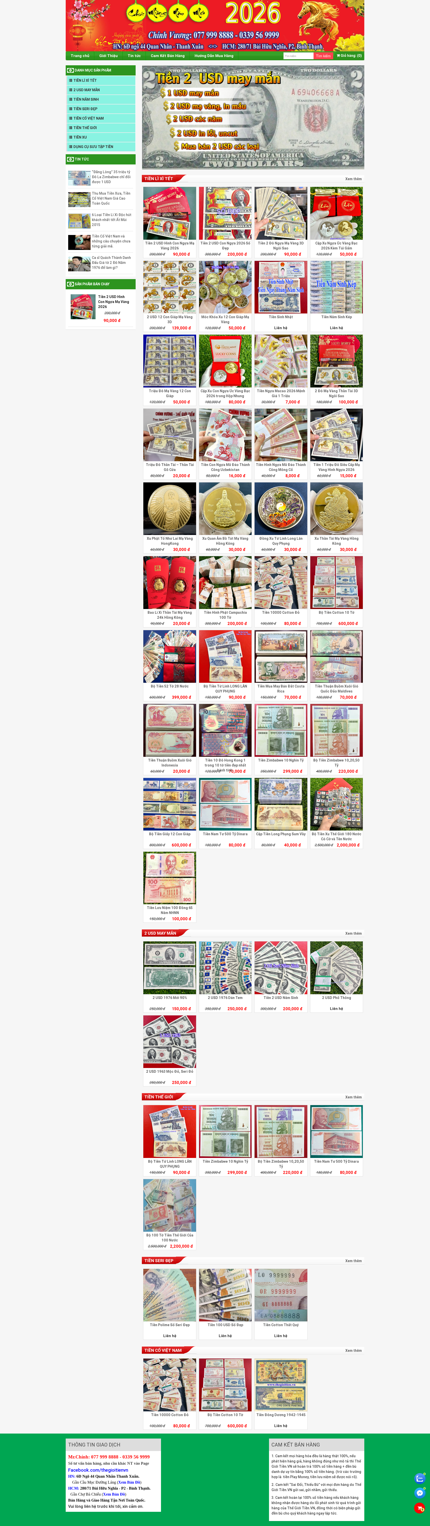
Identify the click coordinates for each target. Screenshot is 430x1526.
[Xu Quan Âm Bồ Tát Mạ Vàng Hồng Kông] (225, 508)
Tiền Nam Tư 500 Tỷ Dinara (225, 834)
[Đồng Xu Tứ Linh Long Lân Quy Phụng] (281, 508)
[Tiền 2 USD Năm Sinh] (281, 967)
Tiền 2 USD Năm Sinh (281, 997)
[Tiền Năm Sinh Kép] (336, 287)
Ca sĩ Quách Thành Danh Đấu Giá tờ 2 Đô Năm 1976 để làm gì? (111, 262)
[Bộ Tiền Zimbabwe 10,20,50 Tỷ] (336, 730)
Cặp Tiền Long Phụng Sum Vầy (281, 834)
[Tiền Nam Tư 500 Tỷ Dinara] (225, 804)
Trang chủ (80, 55)
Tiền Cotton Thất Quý (281, 1325)
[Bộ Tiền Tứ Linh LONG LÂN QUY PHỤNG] (225, 656)
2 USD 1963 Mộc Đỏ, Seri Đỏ (169, 1071)
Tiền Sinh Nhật (281, 317)
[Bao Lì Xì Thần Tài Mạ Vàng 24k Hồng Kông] (169, 582)
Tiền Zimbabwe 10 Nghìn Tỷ (281, 760)
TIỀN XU (80, 137)
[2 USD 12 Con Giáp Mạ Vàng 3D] (169, 287)
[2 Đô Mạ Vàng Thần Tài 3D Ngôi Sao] (336, 361)
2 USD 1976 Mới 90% (170, 997)
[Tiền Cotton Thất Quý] (281, 1295)
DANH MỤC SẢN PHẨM (93, 70)
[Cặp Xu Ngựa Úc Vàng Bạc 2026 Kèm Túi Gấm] (336, 213)
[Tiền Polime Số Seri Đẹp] (169, 1295)
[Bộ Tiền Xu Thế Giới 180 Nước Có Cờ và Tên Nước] (336, 804)
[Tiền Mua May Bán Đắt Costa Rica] (281, 656)
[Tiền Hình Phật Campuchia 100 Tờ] (225, 582)
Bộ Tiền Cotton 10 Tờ (336, 612)
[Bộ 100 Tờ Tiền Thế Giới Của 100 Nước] (169, 1205)
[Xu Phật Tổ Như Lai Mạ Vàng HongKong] (169, 508)
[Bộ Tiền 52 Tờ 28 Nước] (169, 656)
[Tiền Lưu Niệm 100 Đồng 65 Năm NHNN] (169, 878)
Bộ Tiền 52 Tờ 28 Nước (170, 686)
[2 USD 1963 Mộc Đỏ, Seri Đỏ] (169, 1041)
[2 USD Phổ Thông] (336, 967)
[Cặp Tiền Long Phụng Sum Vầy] (281, 804)
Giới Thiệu (108, 55)
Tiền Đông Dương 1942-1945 (281, 1415)
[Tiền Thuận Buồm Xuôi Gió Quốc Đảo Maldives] (336, 656)
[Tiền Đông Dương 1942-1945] (281, 1385)
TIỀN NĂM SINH (86, 99)
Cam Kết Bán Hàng (168, 55)
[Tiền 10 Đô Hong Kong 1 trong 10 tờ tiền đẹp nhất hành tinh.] (225, 730)
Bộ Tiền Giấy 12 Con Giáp (169, 834)
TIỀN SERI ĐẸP (85, 109)
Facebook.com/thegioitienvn (98, 1470)
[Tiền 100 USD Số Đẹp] (225, 1295)
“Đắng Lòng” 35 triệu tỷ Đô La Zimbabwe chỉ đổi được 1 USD (111, 177)
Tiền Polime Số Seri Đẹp (170, 1325)
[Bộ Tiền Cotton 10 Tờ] (336, 582)
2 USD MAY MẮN (86, 90)
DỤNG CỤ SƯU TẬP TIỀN (93, 147)
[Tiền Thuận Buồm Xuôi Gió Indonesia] (169, 730)
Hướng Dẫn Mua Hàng (214, 55)
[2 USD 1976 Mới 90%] (169, 967)
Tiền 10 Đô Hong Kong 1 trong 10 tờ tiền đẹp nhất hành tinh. (225, 765)
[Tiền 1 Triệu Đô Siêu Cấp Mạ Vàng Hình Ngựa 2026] (336, 435)
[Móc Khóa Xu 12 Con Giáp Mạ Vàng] (225, 287)
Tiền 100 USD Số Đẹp (225, 1325)
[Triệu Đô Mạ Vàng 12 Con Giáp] (169, 361)
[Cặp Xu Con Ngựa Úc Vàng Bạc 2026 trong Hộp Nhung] (225, 361)
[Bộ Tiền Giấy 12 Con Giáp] (169, 804)
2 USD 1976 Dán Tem (225, 997)
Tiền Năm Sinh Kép (336, 317)
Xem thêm (353, 179)
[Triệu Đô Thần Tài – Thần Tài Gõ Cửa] (169, 435)
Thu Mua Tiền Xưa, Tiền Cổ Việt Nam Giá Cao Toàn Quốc (111, 198)
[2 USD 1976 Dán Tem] (225, 967)
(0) (351, 55)
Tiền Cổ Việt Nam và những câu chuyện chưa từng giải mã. (111, 241)
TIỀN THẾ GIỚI (85, 128)
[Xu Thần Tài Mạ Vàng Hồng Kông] (336, 508)
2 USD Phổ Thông (336, 997)
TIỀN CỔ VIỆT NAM (88, 118)
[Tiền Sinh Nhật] (281, 287)
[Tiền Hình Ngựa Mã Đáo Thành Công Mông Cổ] (281, 435)
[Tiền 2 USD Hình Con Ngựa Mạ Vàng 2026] (169, 213)
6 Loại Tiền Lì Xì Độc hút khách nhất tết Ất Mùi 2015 (111, 220)
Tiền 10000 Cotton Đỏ (281, 612)
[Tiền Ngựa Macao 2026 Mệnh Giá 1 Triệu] (281, 361)
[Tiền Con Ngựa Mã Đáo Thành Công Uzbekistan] (225, 435)
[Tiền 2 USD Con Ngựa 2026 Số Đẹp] (225, 213)
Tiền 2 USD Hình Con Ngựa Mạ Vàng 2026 (113, 302)
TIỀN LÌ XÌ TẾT (85, 80)
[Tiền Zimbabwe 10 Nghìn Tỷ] (281, 730)
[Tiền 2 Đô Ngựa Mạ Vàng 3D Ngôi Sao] (281, 213)
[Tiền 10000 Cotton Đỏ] (281, 582)
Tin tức (134, 55)
